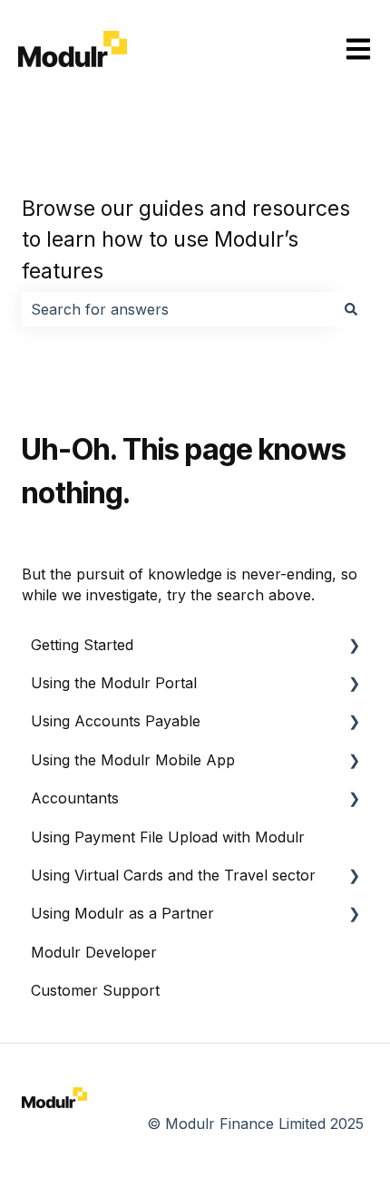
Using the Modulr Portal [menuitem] (114, 683)
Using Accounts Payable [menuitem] (115, 721)
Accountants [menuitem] (75, 798)
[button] (353, 646)
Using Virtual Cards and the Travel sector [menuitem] (173, 875)
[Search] (351, 309)
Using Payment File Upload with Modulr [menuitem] (168, 837)
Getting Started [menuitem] (82, 645)
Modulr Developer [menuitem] (94, 952)
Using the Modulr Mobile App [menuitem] (133, 760)
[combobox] (178, 309)
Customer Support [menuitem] (95, 990)
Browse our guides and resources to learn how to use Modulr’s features (186, 240)
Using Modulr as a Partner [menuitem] (122, 913)
